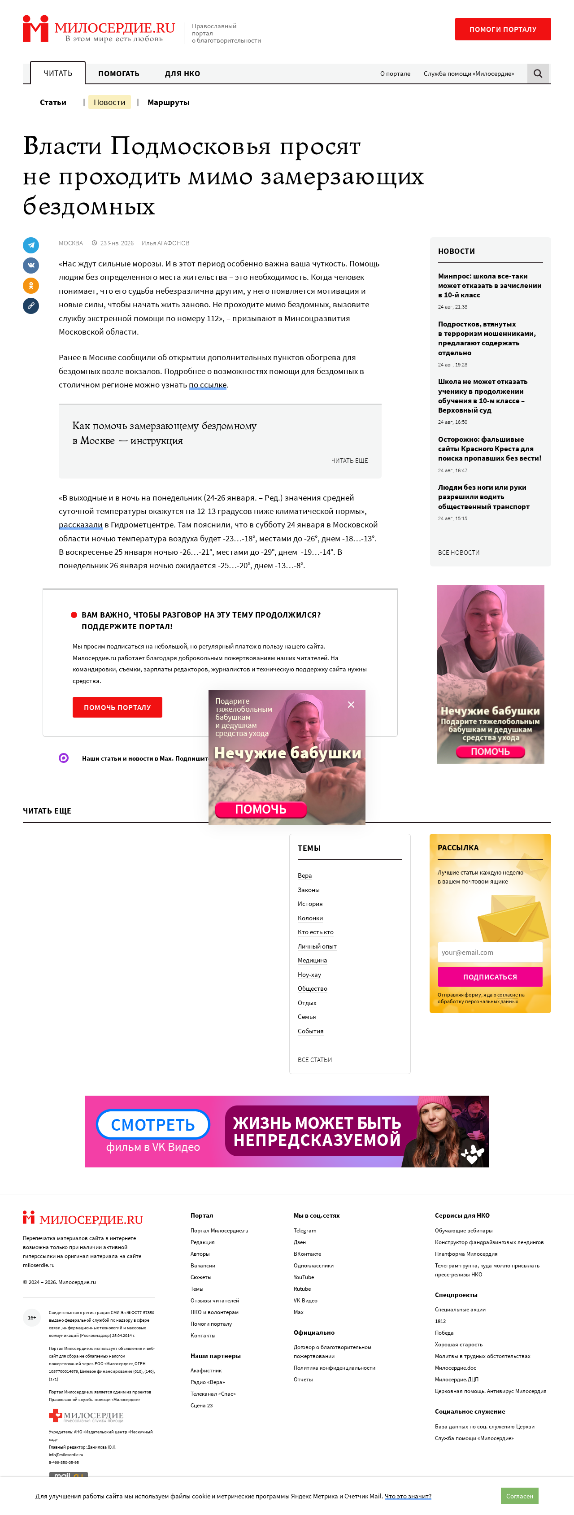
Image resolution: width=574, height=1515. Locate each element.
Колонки (310, 918)
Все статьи (315, 1059)
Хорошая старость (459, 1344)
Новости (110, 101)
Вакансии (203, 1265)
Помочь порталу (117, 707)
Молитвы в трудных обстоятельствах (483, 1356)
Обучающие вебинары (464, 1230)
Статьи (53, 101)
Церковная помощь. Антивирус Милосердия (491, 1391)
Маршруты (169, 101)
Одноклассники (314, 1265)
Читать (57, 73)
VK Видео (305, 1300)
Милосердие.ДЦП (456, 1379)
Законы (309, 889)
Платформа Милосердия (466, 1254)
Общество (312, 988)
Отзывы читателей (215, 1300)
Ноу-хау (309, 974)
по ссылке (207, 384)
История (310, 903)
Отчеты (303, 1379)
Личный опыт (317, 946)
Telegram (305, 1230)
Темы (197, 1289)
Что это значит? (408, 1496)
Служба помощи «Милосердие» (469, 73)
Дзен (300, 1242)
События (311, 1031)
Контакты (203, 1335)
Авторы (200, 1254)
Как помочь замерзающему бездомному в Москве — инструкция (164, 433)
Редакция (203, 1242)
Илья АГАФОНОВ (166, 243)
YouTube (304, 1277)
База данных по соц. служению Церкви (485, 1426)
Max (299, 1312)
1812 (440, 1321)
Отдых (307, 1002)
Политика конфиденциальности (334, 1367)
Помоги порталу (503, 29)
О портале (395, 73)
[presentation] (490, 952)
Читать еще (349, 461)
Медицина (312, 960)
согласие (507, 994)
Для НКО (182, 73)
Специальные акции (460, 1309)
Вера (305, 875)
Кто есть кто (316, 931)
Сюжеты (201, 1277)
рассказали (81, 524)
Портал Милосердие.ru (219, 1230)
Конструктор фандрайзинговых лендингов (489, 1242)
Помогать (118, 73)
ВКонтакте (307, 1254)
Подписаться (490, 977)
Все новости (459, 552)
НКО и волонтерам (215, 1312)
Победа (444, 1333)
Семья (307, 1016)
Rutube (302, 1289)
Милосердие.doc (455, 1367)
